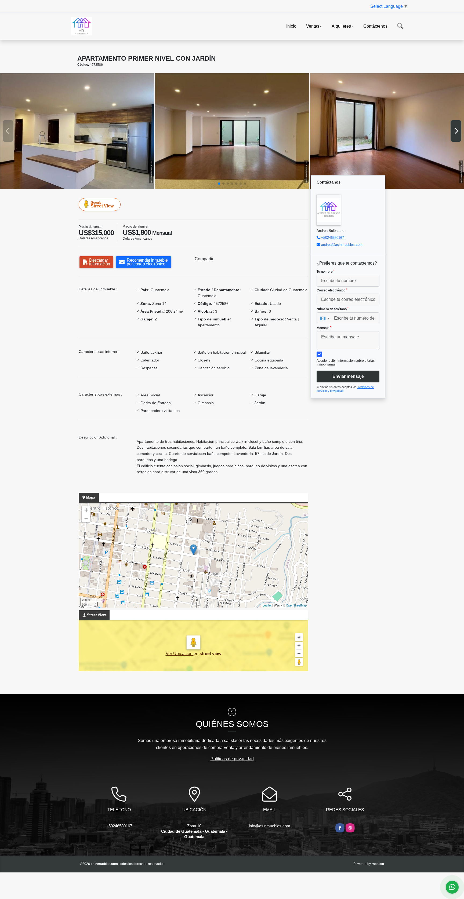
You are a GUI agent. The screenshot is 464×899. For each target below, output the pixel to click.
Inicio (291, 26)
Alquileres (341, 26)
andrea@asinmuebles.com (342, 245)
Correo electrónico (332, 290)
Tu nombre (326, 271)
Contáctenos (375, 26)
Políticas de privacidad (232, 759)
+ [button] (86, 510)
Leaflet (267, 605)
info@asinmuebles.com (269, 826)
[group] (77, 131)
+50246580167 (332, 238)
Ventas (312, 26)
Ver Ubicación (180, 653)
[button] (219, 183)
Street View (102, 204)
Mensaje (324, 328)
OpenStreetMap (296, 605)
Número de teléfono (333, 309)
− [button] (86, 518)
